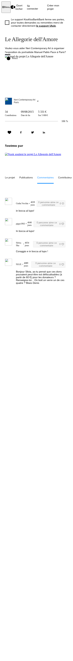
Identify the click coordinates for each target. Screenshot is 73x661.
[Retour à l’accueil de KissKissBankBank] (13, 7)
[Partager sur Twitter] (32, 132)
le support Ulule (46, 25)
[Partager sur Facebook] (20, 132)
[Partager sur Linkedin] (44, 132)
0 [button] (49, 203)
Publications (26, 177)
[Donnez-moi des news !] (9, 132)
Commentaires (45, 177)
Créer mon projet (53, 7)
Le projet (10, 177)
